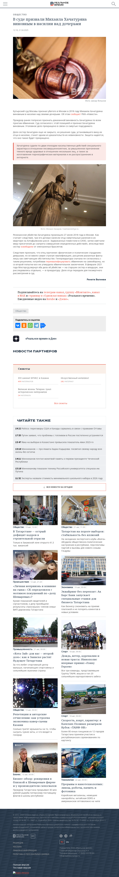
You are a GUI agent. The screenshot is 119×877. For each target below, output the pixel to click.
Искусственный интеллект (75, 380)
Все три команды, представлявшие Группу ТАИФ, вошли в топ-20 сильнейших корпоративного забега (81, 666)
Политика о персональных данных (31, 854)
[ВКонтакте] (17, 325)
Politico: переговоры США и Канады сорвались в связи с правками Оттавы (58, 428)
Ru (62, 842)
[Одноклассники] (24, 325)
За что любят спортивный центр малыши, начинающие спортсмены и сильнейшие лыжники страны (33, 662)
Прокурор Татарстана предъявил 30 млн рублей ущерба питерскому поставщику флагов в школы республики (35, 787)
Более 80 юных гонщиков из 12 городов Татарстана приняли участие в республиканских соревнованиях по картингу (82, 730)
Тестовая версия (22, 867)
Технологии (67, 780)
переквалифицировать (58, 261)
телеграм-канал (54, 292)
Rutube (50, 299)
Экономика (67, 587)
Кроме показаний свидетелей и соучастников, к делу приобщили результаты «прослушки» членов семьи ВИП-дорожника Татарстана (34, 597)
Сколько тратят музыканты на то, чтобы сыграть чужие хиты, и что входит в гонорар (34, 724)
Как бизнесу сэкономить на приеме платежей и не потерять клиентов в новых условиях (81, 602)
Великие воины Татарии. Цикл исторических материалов (34, 392)
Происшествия (21, 582)
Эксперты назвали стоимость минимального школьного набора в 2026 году (59, 478)
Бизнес (17, 774)
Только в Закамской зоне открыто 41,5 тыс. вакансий (33, 538)
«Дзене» (63, 299)
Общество (20, 14)
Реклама (17, 847)
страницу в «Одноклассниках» (47, 295)
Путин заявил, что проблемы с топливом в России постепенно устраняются (59, 435)
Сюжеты (24, 368)
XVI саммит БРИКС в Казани (33, 380)
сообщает (76, 114)
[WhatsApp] (30, 325)
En (67, 842)
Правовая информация (25, 850)
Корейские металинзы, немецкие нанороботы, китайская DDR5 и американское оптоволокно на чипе (82, 792)
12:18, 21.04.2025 (20, 30)
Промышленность (22, 649)
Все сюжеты (60, 403)
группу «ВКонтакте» (78, 292)
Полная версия (21, 864)
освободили (27, 246)
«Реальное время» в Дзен (40, 338)
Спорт (64, 651)
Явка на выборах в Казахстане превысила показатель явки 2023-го (54, 442)
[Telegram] (36, 325)
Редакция (18, 843)
